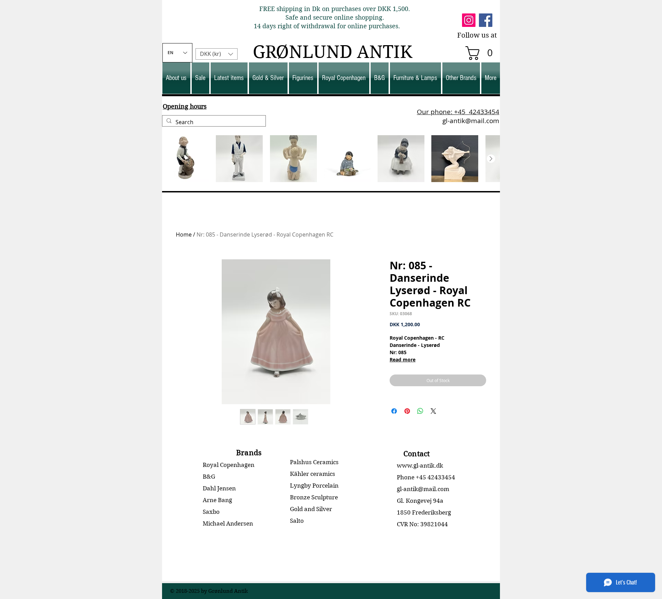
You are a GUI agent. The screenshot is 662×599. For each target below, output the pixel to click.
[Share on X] (433, 411)
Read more (402, 359)
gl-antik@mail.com (470, 120)
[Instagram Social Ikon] (468, 20)
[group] (331, 158)
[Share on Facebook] (394, 411)
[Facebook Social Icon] (485, 20)
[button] (482, 53)
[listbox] (216, 54)
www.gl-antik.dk (420, 465)
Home (184, 234)
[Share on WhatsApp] (420, 411)
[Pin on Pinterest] (407, 411)
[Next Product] (491, 158)
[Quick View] (185, 158)
